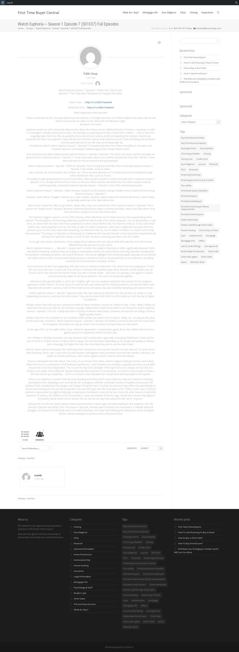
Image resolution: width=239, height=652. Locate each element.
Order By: (132, 448)
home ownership (189, 219)
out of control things (191, 246)
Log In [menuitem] (10, 2)
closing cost (187, 158)
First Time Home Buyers (195, 57)
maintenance (195, 235)
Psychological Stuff (83, 587)
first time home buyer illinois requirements (195, 208)
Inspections (207, 12)
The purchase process (85, 604)
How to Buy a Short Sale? (195, 68)
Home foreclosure (83, 554)
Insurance (79, 571)
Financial (193, 169)
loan (183, 235)
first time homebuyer (191, 201)
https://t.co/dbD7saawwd (98, 102)
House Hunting (81, 565)
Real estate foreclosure (192, 251)
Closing (193, 12)
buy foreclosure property (193, 143)
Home (25, 440)
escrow (202, 164)
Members (39, 435)
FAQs (183, 12)
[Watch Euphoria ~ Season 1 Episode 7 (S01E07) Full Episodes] (90, 57)
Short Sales (206, 256)
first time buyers (189, 195)
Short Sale (213, 251)
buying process (188, 148)
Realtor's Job (80, 593)
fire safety (186, 185)
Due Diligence (169, 12)
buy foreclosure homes (192, 137)
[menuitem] (3, 2)
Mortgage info (150, 12)
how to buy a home (208, 230)
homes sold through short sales (196, 224)
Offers (202, 240)
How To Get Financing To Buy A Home (201, 62)
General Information (84, 548)
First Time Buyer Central (38, 12)
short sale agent (189, 256)
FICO (183, 169)
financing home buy (191, 174)
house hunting (188, 230)
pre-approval (211, 246)
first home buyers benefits (194, 190)
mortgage (210, 235)
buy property (206, 148)
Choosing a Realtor (190, 153)
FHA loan (213, 164)
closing (207, 153)
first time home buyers (192, 214)
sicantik (38, 475)
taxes (184, 262)
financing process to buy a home (197, 180)
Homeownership (82, 559)
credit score (202, 158)
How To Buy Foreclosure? (195, 73)
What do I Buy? (131, 12)
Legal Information (82, 576)
